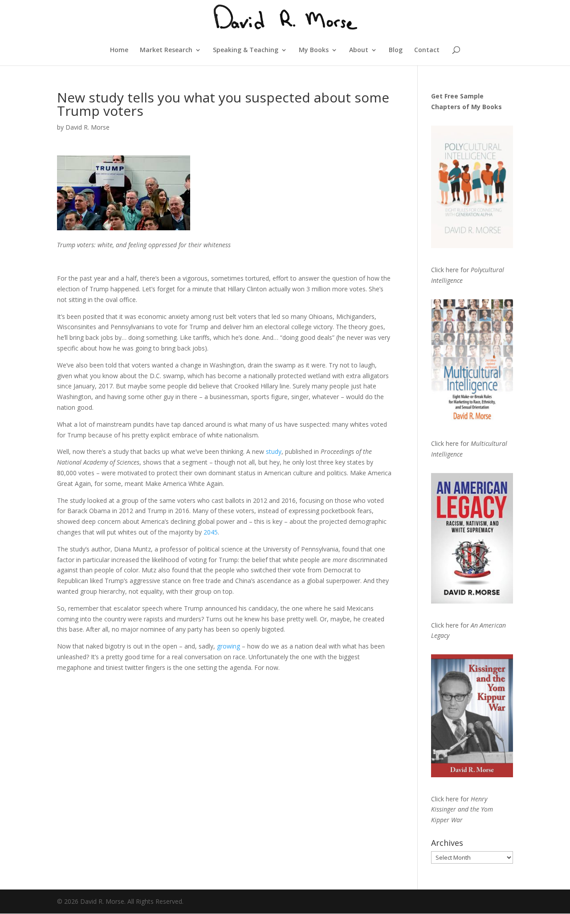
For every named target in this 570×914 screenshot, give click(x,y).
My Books (314, 50)
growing (228, 646)
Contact (427, 50)
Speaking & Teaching (245, 50)
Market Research (166, 50)
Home (119, 50)
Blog (396, 50)
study (273, 451)
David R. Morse (87, 127)
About (358, 50)
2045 (211, 532)
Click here (445, 269)
